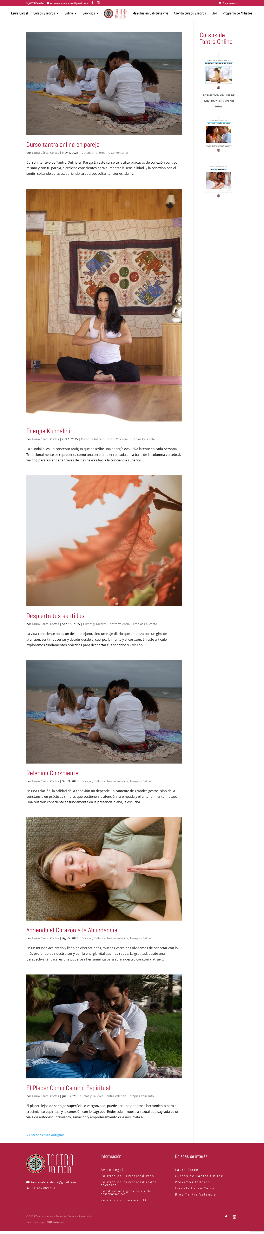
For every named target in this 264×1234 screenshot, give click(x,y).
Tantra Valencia (117, 439)
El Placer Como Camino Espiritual (68, 1088)
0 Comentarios (118, 153)
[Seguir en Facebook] (226, 1217)
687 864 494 (36, 3)
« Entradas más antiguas (45, 1135)
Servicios (88, 13)
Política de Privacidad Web (127, 1176)
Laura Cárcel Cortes (45, 153)
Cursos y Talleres (93, 153)
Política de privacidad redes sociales (129, 1183)
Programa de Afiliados (237, 13)
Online (69, 13)
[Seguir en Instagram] (234, 1217)
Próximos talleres (192, 1182)
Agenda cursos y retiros (190, 13)
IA (145, 1200)
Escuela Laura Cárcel (195, 1188)
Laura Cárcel (19, 13)
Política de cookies (120, 1200)
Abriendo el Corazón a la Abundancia (71, 930)
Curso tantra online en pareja (63, 144)
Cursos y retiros (44, 13)
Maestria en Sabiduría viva (151, 13)
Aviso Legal (112, 1170)
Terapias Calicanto (142, 439)
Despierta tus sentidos (55, 616)
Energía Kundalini (48, 431)
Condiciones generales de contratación (126, 1193)
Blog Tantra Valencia (195, 1194)
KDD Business (55, 1222)
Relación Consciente (52, 773)
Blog (214, 13)
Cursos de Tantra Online (199, 1176)
